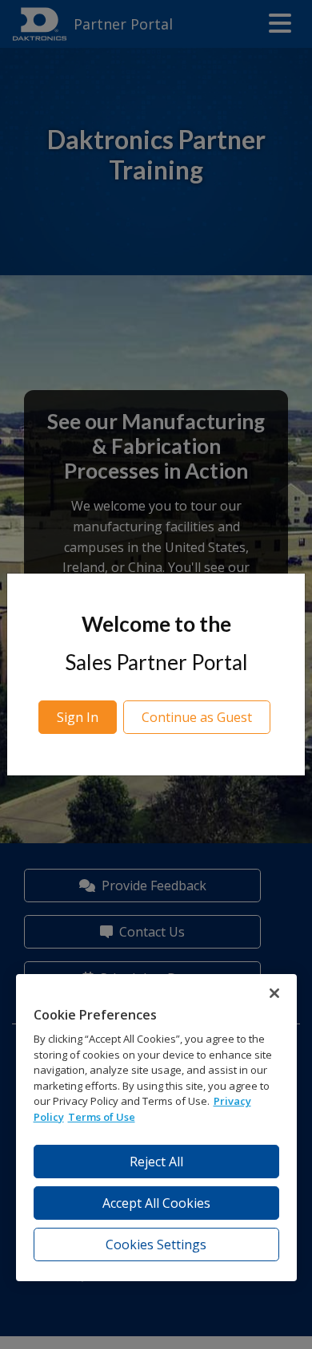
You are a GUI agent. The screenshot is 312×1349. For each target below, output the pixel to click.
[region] (156, 1127)
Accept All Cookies (156, 1203)
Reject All (156, 1161)
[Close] (274, 993)
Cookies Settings (156, 1244)
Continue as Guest (197, 717)
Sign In (77, 717)
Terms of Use (101, 1117)
